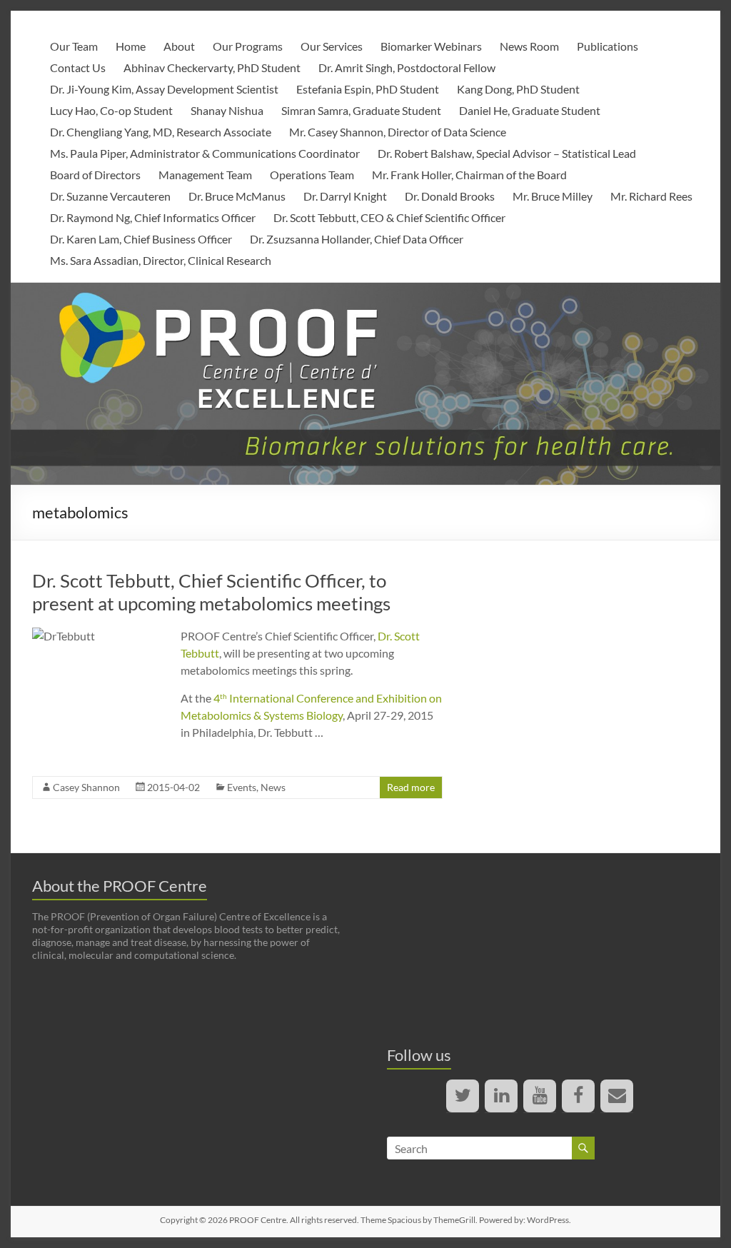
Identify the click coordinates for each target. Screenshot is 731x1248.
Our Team (74, 46)
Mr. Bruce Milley (553, 196)
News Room (529, 46)
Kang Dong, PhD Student (518, 89)
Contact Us (78, 67)
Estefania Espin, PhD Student (367, 89)
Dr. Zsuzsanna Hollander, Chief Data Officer (356, 239)
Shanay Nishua (227, 110)
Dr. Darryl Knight (345, 196)
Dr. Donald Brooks (450, 196)
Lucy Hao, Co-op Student (111, 110)
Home (131, 46)
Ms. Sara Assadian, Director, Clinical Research (160, 260)
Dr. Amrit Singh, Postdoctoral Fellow (406, 67)
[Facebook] (578, 1096)
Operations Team (312, 174)
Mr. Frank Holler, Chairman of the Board (469, 174)
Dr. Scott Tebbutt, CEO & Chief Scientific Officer (389, 217)
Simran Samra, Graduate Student (361, 110)
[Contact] (616, 1096)
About (179, 46)
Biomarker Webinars (431, 46)
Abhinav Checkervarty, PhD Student (212, 67)
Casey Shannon (86, 787)
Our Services (332, 46)
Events (241, 787)
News (273, 787)
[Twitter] (462, 1096)
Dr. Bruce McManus (237, 196)
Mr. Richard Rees (651, 196)
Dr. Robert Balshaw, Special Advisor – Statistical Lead (507, 153)
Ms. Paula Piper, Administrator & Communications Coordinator (205, 153)
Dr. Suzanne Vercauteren (110, 196)
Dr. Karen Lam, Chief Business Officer (141, 239)
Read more (411, 787)
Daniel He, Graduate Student (529, 110)
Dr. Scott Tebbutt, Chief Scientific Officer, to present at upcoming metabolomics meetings (211, 592)
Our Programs (248, 46)
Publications (607, 46)
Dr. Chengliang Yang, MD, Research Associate (160, 132)
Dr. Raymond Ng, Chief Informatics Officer (153, 217)
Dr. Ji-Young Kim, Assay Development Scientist (164, 89)
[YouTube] (539, 1096)
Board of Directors (95, 174)
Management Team (205, 174)
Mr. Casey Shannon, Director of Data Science (397, 132)
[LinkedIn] (501, 1096)
